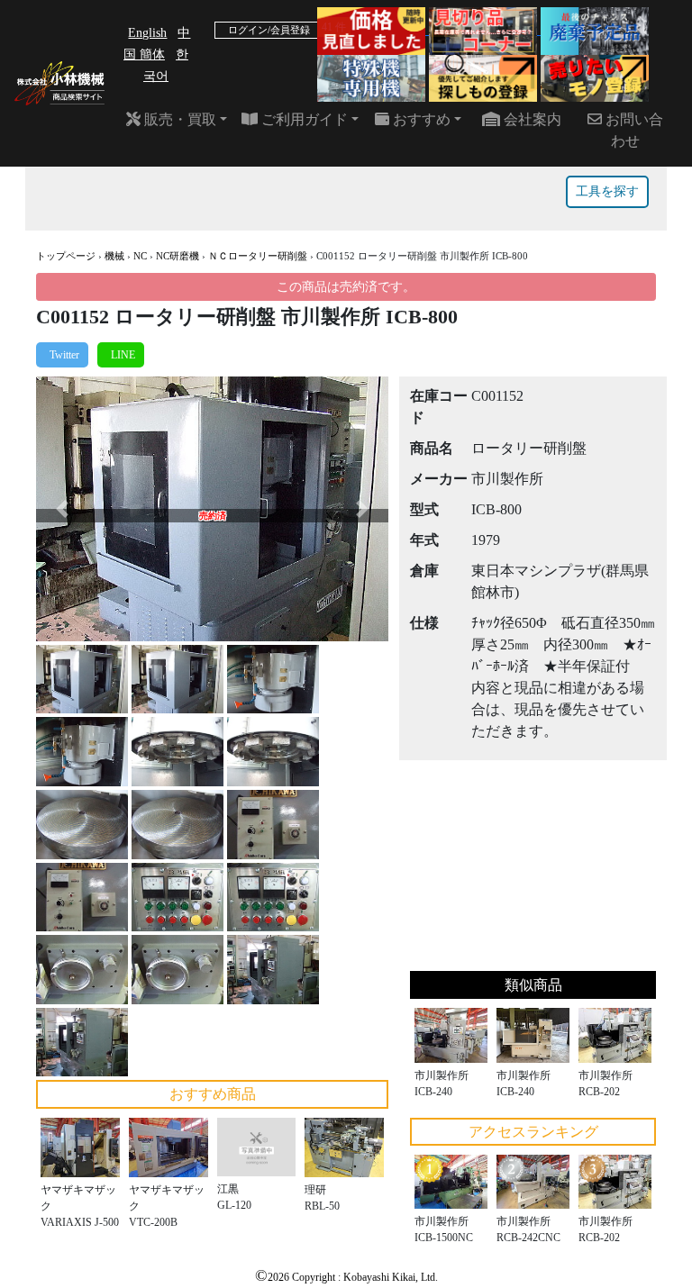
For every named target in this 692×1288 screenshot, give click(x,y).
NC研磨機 (177, 255)
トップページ (66, 255)
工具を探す (607, 191)
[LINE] (120, 354)
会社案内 (530, 119)
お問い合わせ (632, 130)
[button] (62, 508)
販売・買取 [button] (178, 119)
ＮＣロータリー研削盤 (257, 255)
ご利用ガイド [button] (303, 119)
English (147, 33)
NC (140, 255)
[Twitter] (62, 354)
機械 (114, 255)
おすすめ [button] (420, 119)
